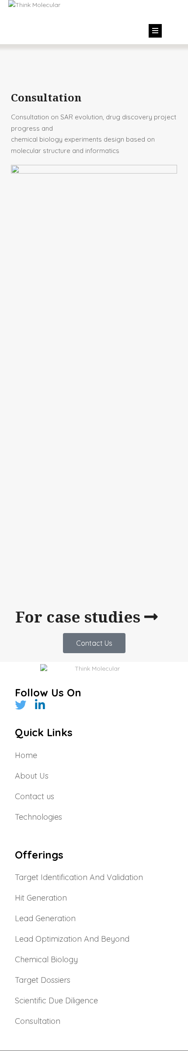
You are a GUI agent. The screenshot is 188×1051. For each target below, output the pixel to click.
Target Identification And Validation (79, 877)
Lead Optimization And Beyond (72, 939)
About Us (32, 776)
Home (26, 755)
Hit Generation (41, 898)
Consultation (37, 1021)
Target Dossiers (42, 980)
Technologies (38, 817)
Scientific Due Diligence (56, 1000)
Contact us (34, 796)
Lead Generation (45, 918)
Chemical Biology (46, 959)
